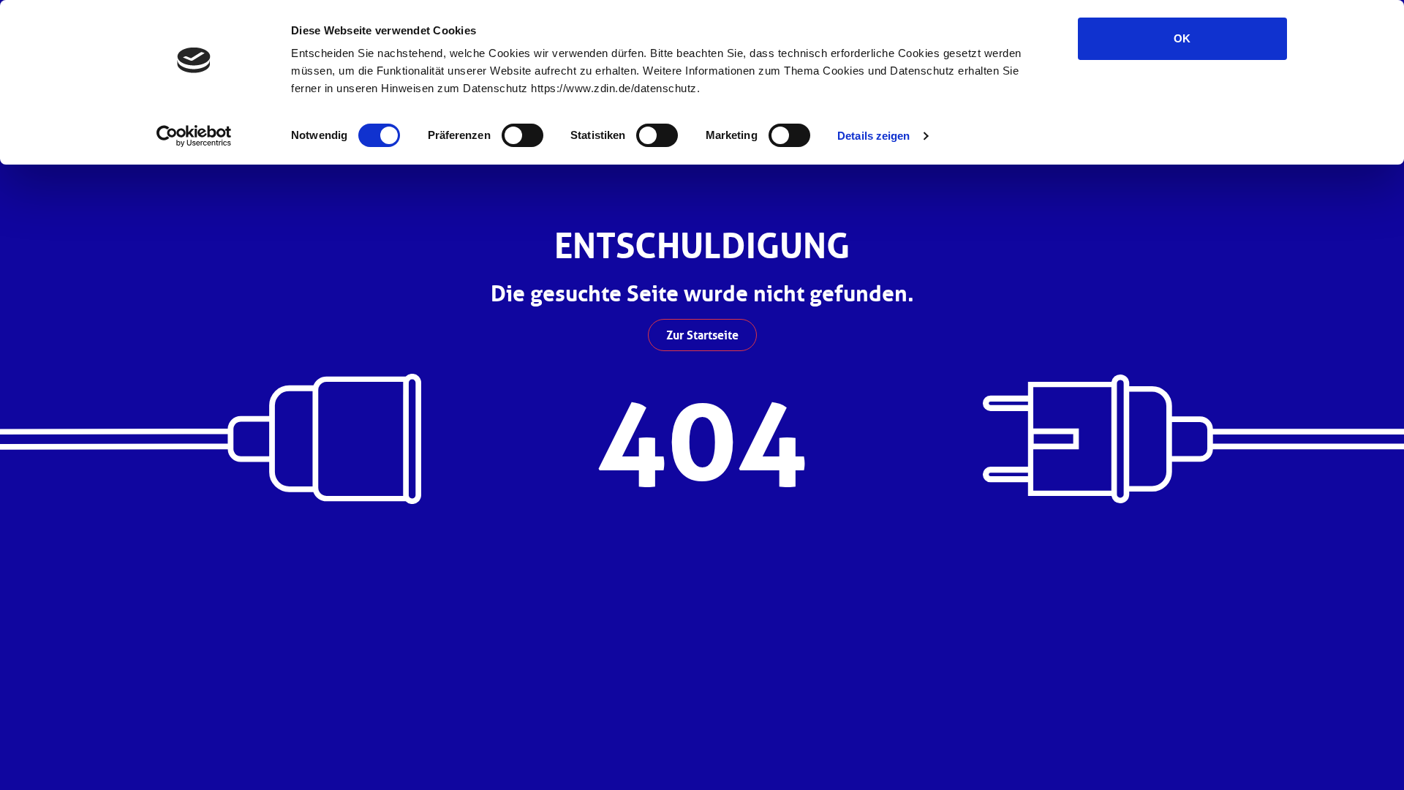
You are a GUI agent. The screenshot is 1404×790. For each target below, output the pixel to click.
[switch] (522, 135)
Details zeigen (873, 135)
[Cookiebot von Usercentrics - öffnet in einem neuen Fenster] (194, 136)
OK (1182, 38)
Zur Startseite (702, 335)
